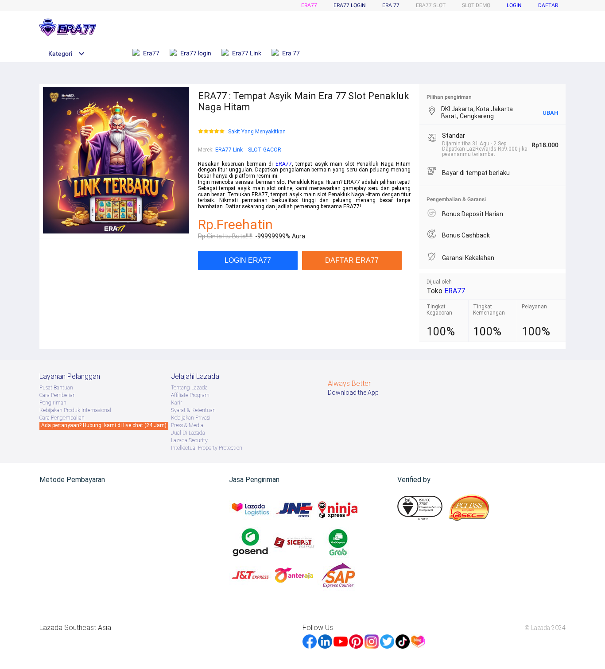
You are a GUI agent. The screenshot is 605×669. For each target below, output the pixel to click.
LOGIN (514, 5)
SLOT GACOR (264, 150)
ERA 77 (390, 5)
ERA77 (309, 5)
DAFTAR (548, 5)
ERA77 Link (229, 150)
